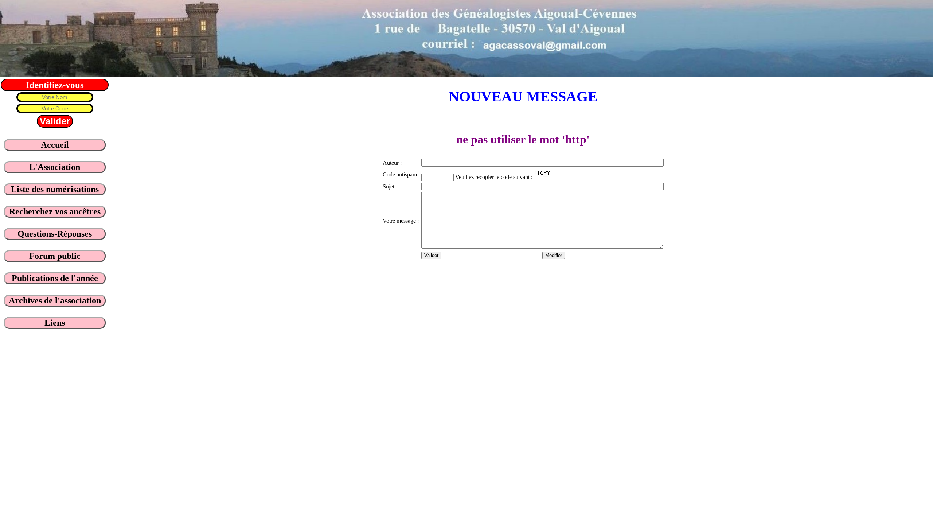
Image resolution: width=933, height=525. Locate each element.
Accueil (55, 144)
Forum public (55, 256)
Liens (54, 322)
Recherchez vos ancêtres (55, 211)
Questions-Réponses (54, 233)
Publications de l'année (55, 278)
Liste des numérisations (55, 189)
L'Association (54, 167)
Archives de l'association (55, 300)
